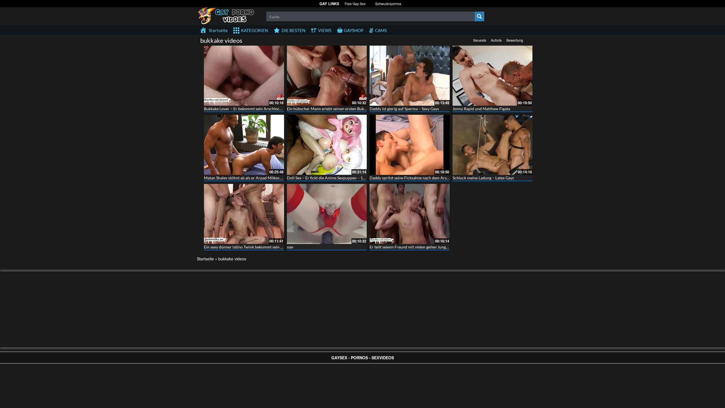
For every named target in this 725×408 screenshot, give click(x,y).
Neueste (479, 40)
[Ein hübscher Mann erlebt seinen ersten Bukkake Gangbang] (327, 76)
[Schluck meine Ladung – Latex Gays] (493, 145)
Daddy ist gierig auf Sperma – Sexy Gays (404, 108)
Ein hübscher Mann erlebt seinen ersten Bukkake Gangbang (338, 108)
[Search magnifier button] (479, 16)
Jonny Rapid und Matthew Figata (481, 108)
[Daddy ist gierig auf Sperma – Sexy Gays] (410, 76)
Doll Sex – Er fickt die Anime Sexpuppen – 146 (327, 177)
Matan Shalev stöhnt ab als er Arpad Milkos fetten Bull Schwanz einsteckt (268, 177)
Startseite (205, 259)
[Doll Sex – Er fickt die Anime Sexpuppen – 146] (327, 145)
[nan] (327, 214)
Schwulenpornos (388, 3)
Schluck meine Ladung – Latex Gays (483, 177)
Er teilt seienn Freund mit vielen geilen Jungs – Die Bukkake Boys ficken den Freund (442, 247)
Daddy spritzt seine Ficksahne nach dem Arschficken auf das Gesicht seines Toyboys (443, 177)
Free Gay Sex (355, 3)
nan (290, 247)
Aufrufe (496, 40)
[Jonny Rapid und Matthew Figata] (493, 76)
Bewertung (514, 40)
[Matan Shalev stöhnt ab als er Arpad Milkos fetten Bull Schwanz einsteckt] (244, 145)
